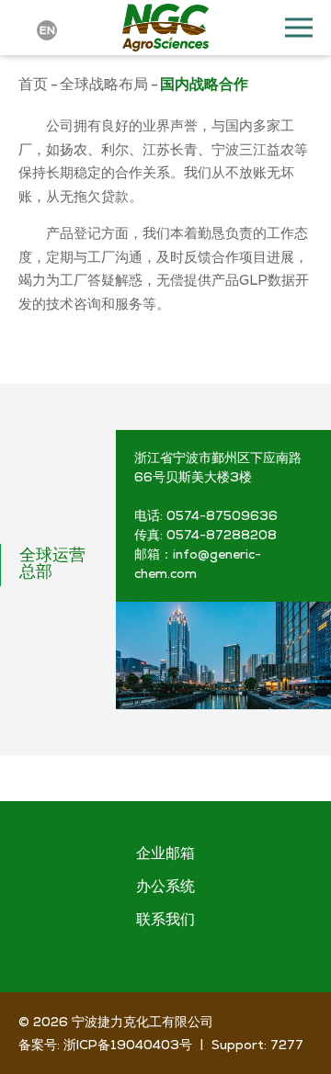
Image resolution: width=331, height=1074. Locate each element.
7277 (286, 1044)
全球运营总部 (52, 565)
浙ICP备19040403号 (127, 1044)
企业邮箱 (165, 854)
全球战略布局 (104, 84)
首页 (33, 84)
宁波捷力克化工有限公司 (142, 1021)
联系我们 (165, 920)
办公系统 (165, 887)
